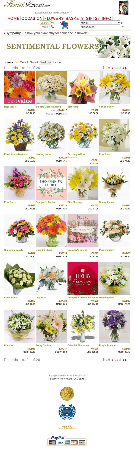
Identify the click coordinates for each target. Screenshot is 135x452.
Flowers (54, 18)
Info (106, 18)
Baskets (75, 18)
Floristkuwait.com (76, 375)
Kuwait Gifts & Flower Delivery (43, 12)
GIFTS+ (93, 18)
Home (14, 18)
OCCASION (32, 18)
